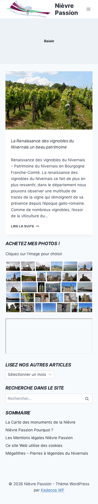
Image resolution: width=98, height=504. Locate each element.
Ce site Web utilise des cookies (33, 445)
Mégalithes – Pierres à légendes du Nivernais (46, 453)
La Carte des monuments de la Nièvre (40, 422)
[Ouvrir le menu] (88, 9)
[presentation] (49, 100)
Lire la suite (25, 226)
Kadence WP (52, 490)
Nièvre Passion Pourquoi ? (29, 430)
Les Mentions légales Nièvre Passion (39, 437)
